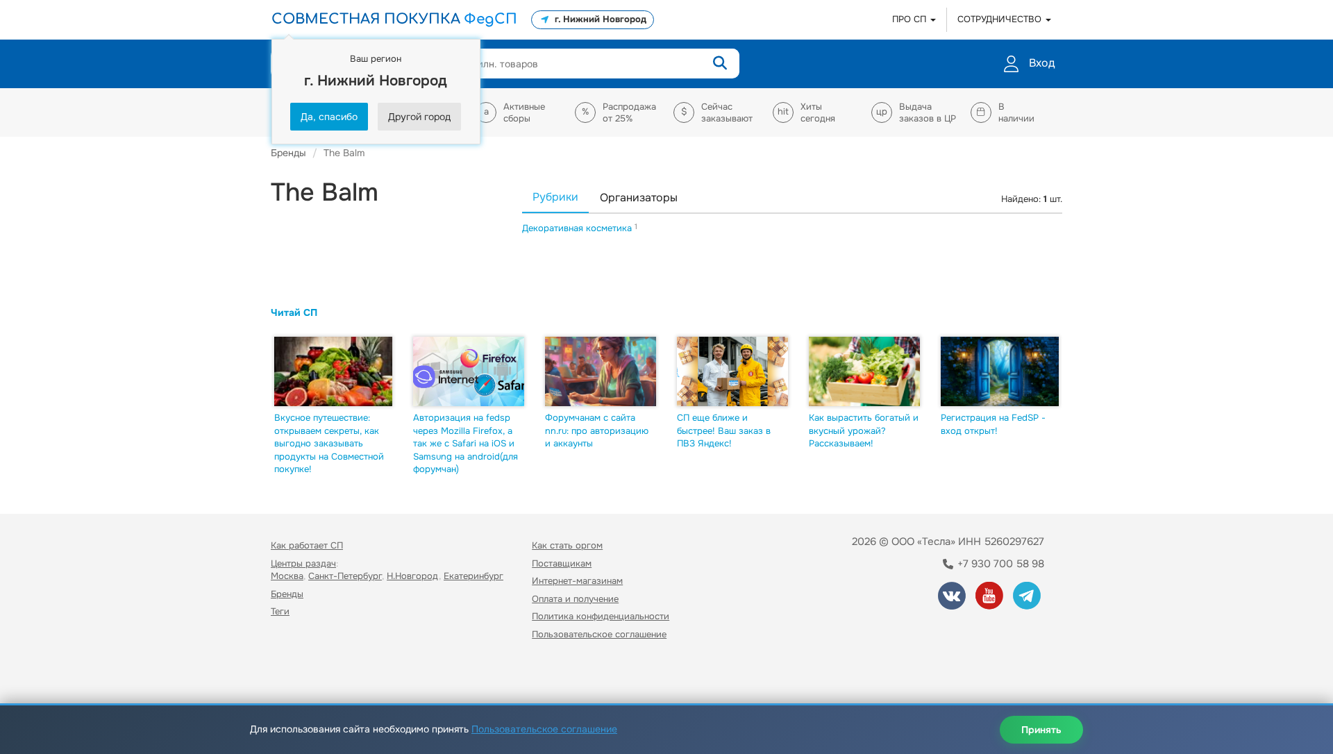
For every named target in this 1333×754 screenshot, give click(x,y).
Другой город (419, 116)
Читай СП (294, 312)
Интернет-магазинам (577, 581)
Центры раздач (303, 563)
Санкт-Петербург (345, 576)
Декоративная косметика (578, 228)
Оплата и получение (575, 599)
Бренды (287, 594)
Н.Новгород (413, 576)
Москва (287, 576)
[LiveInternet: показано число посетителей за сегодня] (301, 674)
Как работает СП (307, 545)
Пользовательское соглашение (599, 634)
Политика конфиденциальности (600, 616)
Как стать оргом (567, 545)
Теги (280, 611)
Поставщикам (562, 563)
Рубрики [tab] (555, 197)
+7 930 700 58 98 (999, 564)
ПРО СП (910, 19)
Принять (1041, 729)
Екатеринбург (473, 576)
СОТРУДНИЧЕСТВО (1000, 19)
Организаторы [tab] (639, 197)
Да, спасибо (329, 116)
